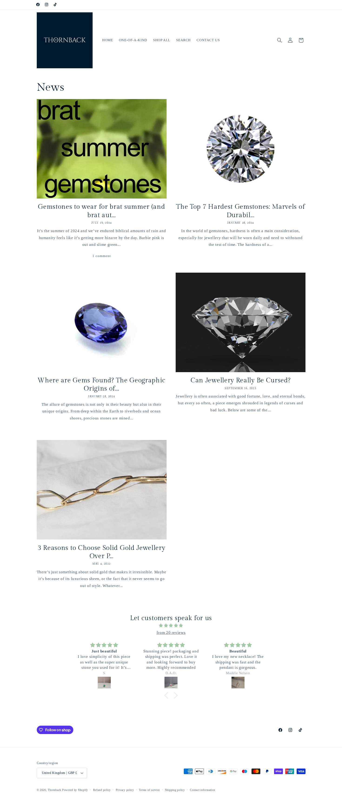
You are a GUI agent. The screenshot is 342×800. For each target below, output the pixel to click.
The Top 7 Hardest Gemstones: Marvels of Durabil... (240, 211)
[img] (171, 625)
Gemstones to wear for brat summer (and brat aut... (101, 211)
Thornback (54, 790)
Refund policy (102, 790)
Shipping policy (175, 790)
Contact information (202, 790)
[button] (279, 40)
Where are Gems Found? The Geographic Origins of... (101, 384)
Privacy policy (125, 790)
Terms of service (149, 790)
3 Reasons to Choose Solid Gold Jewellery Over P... (101, 552)
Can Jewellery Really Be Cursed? (240, 380)
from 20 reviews (171, 632)
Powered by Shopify (75, 790)
